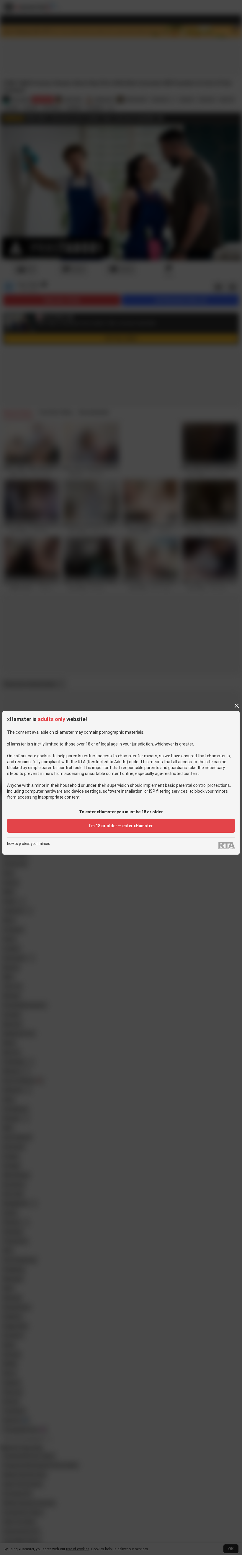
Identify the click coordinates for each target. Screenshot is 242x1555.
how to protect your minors (28, 844)
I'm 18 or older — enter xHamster (121, 825)
